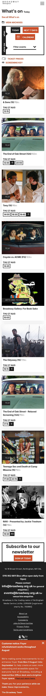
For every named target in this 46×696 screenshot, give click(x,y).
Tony (10, 205)
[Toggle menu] (42, 3)
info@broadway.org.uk (17, 586)
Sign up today (23, 558)
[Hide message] (43, 643)
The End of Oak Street (20, 154)
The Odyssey (14, 360)
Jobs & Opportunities (23, 623)
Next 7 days (30, 30)
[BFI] (23, 638)
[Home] (10, 3)
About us (23, 613)
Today (15, 30)
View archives (14, 22)
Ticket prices (15, 59)
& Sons (11, 102)
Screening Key (14, 62)
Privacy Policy (23, 627)
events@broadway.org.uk (21, 593)
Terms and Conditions (23, 630)
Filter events (19, 47)
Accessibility (23, 617)
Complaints (23, 620)
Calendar (28, 37)
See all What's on (10, 17)
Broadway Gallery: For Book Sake (20, 308)
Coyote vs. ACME (17, 257)
